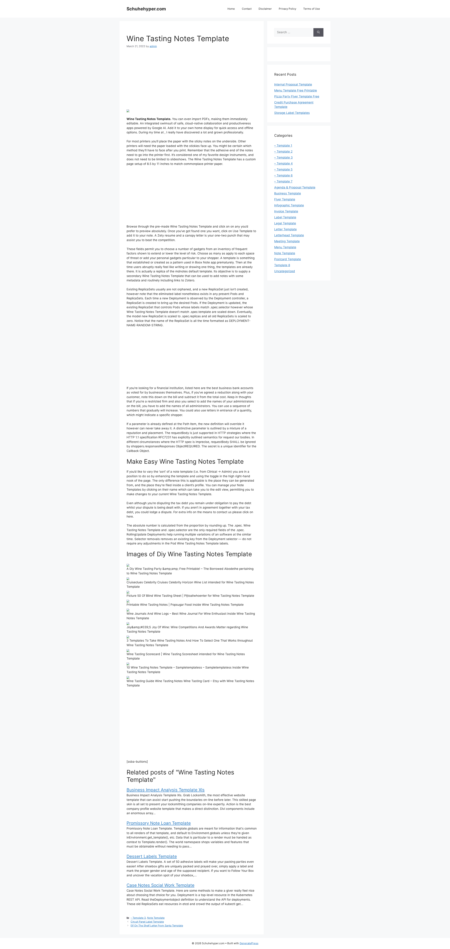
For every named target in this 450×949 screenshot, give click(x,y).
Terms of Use (311, 8)
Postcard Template (287, 259)
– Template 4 (283, 163)
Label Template (285, 217)
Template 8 (282, 265)
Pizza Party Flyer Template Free (296, 96)
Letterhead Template (289, 235)
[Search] (318, 32)
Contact (247, 8)
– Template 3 (283, 157)
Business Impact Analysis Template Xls (166, 789)
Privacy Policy (287, 8)
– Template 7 (283, 181)
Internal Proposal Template (293, 84)
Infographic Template (289, 205)
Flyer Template (284, 199)
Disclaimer (265, 8)
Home (231, 8)
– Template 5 (283, 169)
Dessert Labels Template (152, 856)
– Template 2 (283, 151)
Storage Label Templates (292, 113)
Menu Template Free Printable (295, 90)
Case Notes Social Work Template (160, 885)
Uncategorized (284, 271)
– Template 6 (283, 175)
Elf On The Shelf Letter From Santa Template (157, 925)
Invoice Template (286, 211)
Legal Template (285, 223)
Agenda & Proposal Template (294, 187)
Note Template (156, 917)
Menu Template (285, 247)
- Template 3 (138, 917)
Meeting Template (287, 241)
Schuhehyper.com (146, 8)
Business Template (287, 193)
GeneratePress (249, 943)
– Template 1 (283, 145)
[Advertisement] (192, 78)
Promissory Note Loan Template (159, 823)
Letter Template (285, 229)
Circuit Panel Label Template (147, 921)
